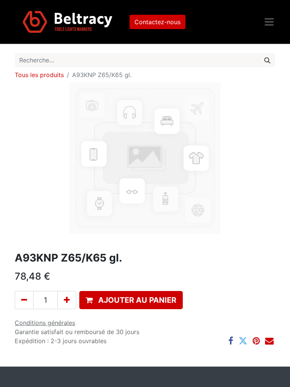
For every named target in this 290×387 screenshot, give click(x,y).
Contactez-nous (157, 22)
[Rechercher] (267, 60)
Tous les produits (39, 75)
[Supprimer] (24, 300)
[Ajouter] (66, 300)
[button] (131, 300)
